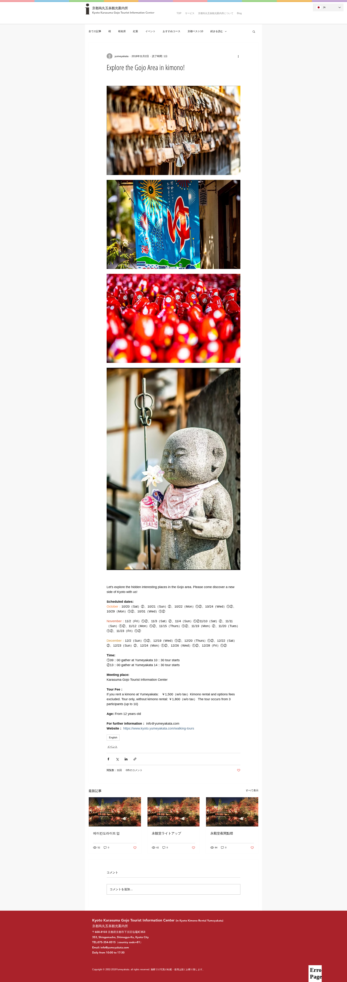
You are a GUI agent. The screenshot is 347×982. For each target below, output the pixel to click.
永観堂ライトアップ (166, 833)
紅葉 (135, 31)
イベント (150, 31)
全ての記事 (95, 31)
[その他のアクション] (238, 56)
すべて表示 (252, 790)
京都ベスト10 (195, 31)
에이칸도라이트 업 (106, 833)
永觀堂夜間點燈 (221, 833)
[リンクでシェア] (135, 759)
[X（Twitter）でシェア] (117, 759)
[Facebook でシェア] (108, 759)
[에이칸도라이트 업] (115, 811)
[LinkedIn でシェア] (126, 759)
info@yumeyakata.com (114, 947)
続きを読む (216, 31)
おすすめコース (171, 31)
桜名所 (122, 31)
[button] (189, 11)
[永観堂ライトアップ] (173, 811)
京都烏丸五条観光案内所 (110, 8)
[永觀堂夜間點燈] (232, 811)
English (113, 737)
